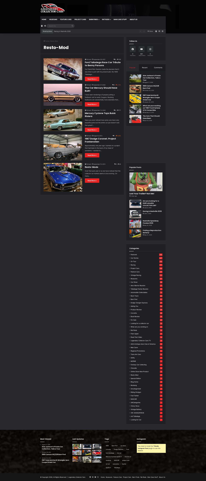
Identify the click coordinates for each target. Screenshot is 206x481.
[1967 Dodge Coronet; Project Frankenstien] (63, 147)
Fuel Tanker (135, 395)
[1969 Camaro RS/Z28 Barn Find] (135, 89)
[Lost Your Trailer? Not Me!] (145, 181)
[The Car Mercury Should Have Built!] (63, 95)
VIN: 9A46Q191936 (137, 413)
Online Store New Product (140, 371)
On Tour (133, 261)
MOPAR (133, 361)
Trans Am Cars (136, 354)
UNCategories (135, 402)
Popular (132, 68)
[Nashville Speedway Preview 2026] (135, 224)
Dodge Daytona (118, 449)
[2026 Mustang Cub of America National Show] (77, 459)
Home (44, 19)
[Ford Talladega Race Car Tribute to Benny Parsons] (63, 69)
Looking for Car (136, 420)
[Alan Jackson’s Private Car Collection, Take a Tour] (135, 78)
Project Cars (80, 19)
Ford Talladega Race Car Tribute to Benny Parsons (103, 64)
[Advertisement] (146, 145)
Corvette (134, 313)
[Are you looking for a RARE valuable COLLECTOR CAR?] (135, 204)
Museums (53, 19)
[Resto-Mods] (63, 177)
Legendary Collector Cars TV (141, 340)
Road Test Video (136, 337)
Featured (134, 254)
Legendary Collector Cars (76, 477)
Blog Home (134, 382)
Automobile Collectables (139, 292)
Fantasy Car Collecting (138, 365)
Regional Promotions (138, 351)
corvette (108, 449)
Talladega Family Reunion (139, 289)
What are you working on (139, 327)
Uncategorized (136, 389)
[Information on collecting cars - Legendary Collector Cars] (52, 8)
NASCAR (134, 399)
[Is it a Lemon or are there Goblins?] (96, 459)
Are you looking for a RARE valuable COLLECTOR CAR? (151, 203)
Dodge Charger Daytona (139, 303)
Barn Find (134, 299)
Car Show (134, 282)
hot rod (119, 453)
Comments (158, 68)
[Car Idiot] (96, 453)
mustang (108, 460)
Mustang (134, 385)
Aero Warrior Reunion (138, 285)
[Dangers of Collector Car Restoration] (87, 459)
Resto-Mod (134, 375)
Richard (88, 59)
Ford (127, 449)
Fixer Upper (135, 334)
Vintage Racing (136, 275)
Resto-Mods (91, 167)
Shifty (133, 358)
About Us (133, 19)
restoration (116, 464)
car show (123, 445)
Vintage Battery (136, 409)
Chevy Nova (135, 406)
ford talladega (110, 453)
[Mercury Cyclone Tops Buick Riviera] (63, 120)
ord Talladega (135, 416)
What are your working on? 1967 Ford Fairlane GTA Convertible (152, 108)
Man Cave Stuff (120, 19)
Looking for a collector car (140, 323)
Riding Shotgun (136, 392)
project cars (125, 460)
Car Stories (134, 258)
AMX (107, 445)
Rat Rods (105, 19)
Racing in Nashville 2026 (152, 211)
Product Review (136, 309)
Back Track (134, 296)
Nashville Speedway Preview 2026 (65, 31)
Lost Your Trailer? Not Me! (141, 193)
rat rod (108, 464)
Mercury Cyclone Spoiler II (114, 456)
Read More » (92, 79)
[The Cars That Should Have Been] (135, 119)
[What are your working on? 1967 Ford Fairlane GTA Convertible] (135, 109)
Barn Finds (93, 19)
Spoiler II (108, 467)
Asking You (134, 306)
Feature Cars (65, 19)
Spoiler (124, 464)
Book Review (135, 316)
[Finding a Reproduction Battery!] (135, 233)
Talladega (117, 467)
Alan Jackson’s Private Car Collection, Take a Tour (152, 78)
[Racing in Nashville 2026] (135, 214)
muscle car (128, 456)
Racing (133, 265)
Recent (144, 68)
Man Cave (134, 347)
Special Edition (136, 378)
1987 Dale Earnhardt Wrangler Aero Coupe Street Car (151, 97)
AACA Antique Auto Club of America (143, 344)
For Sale (133, 320)
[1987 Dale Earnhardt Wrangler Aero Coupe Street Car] (135, 98)
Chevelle (134, 368)
